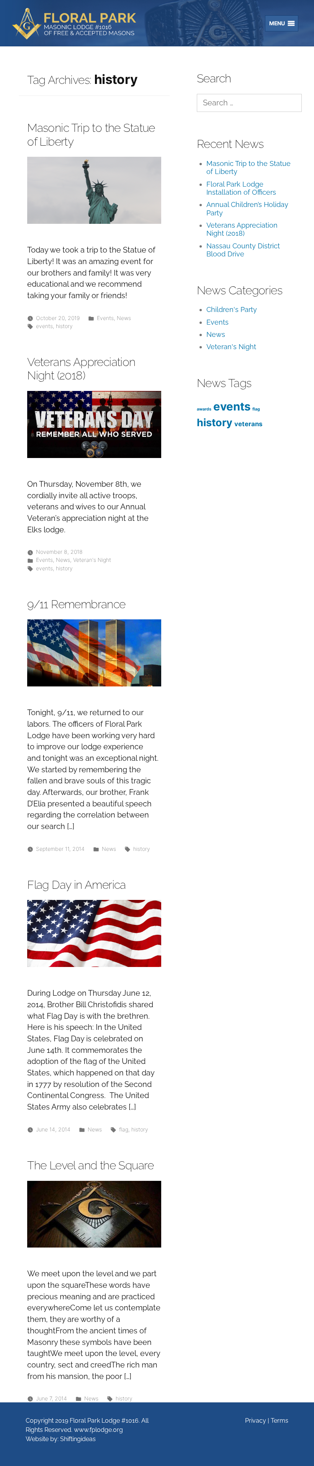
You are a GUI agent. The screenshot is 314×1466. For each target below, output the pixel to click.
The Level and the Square (90, 1165)
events (44, 326)
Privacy (255, 1420)
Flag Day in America (76, 884)
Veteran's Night (92, 560)
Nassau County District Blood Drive (243, 250)
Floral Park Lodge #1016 (88, 24)
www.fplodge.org (98, 1429)
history (64, 326)
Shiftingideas (78, 1439)
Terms (279, 1420)
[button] (275, 23)
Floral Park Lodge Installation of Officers (241, 188)
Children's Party (231, 309)
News (124, 318)
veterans (248, 424)
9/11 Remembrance (76, 604)
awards (204, 409)
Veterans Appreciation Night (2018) (81, 369)
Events (105, 318)
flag (123, 1129)
